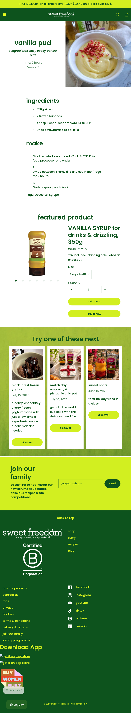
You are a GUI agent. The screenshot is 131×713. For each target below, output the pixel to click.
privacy (8, 608)
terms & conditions (16, 621)
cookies (8, 614)
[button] (37, 251)
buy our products (15, 588)
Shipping (94, 255)
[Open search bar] (117, 14)
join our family (13, 634)
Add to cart (94, 301)
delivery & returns (15, 627)
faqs (6, 601)
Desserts (41, 195)
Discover (27, 442)
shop (71, 531)
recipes (73, 544)
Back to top (65, 518)
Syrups (54, 195)
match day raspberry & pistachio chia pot (63, 389)
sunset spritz (97, 385)
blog (71, 551)
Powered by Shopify (77, 703)
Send (112, 483)
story (72, 538)
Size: (71, 267)
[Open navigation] (4, 14)
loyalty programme (16, 640)
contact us (10, 595)
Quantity (74, 283)
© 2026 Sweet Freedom (55, 703)
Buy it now (94, 314)
